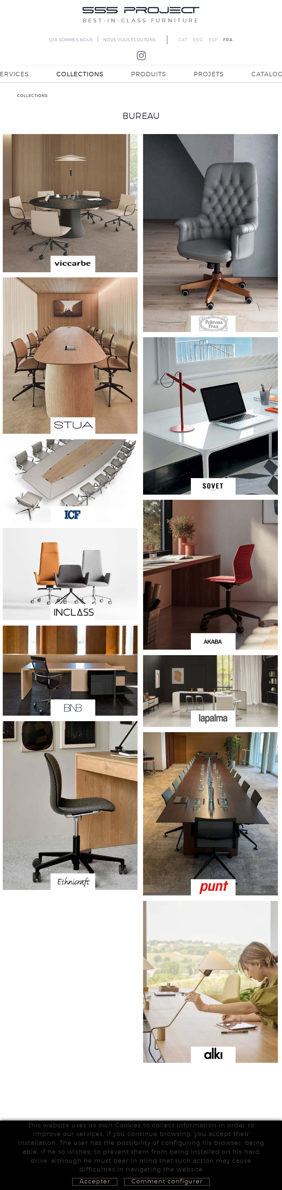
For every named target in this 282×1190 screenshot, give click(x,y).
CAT (182, 40)
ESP (213, 40)
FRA (228, 40)
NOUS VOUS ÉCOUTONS (129, 40)
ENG (198, 40)
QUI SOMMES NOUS (71, 40)
